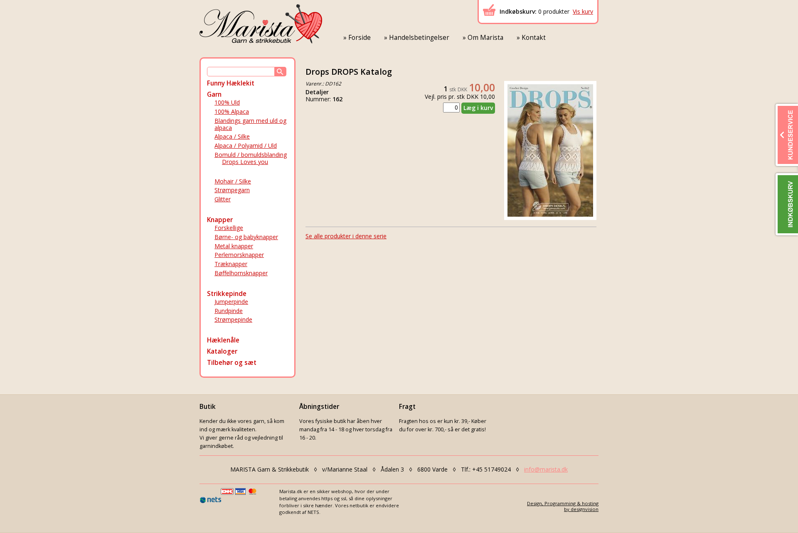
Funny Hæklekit (230, 83)
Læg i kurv (478, 108)
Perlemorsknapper (239, 255)
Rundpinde (228, 311)
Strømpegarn (232, 190)
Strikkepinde (226, 293)
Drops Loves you (245, 162)
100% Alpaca (231, 111)
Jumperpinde (231, 302)
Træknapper (230, 264)
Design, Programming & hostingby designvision (562, 506)
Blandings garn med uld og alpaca (250, 124)
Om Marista (485, 37)
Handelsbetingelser (419, 37)
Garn (214, 94)
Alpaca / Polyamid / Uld (245, 145)
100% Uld (227, 102)
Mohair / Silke (232, 181)
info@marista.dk (546, 469)
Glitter (222, 199)
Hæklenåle (223, 340)
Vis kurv (583, 11)
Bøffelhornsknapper (241, 273)
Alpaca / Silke (232, 136)
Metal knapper (233, 246)
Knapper (220, 219)
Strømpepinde (233, 319)
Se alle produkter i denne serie (346, 236)
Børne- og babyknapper (246, 237)
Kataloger (222, 351)
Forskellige (228, 228)
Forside (359, 37)
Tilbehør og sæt (231, 362)
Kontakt (534, 37)
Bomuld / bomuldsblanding (250, 155)
